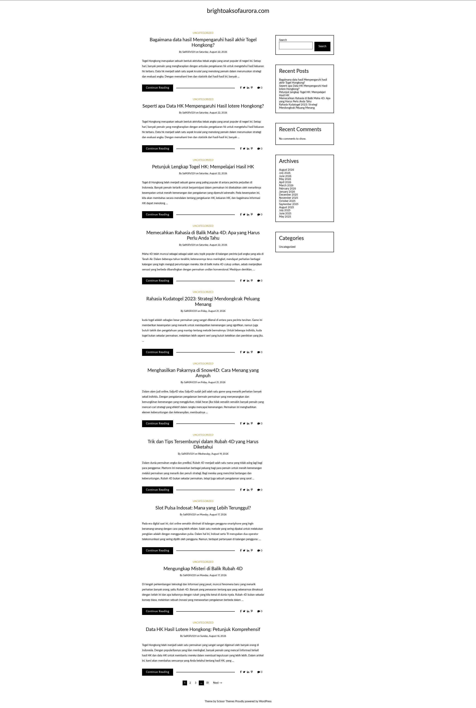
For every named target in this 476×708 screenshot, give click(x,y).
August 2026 (286, 170)
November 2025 (288, 198)
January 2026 (287, 192)
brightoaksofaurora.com (238, 11)
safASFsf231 (188, 52)
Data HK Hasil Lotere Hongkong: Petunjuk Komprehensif (203, 629)
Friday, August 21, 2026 (213, 311)
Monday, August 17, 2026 (213, 515)
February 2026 (287, 188)
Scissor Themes (225, 701)
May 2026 (285, 179)
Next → (217, 683)
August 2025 (286, 207)
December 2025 (288, 195)
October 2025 (287, 201)
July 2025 (284, 210)
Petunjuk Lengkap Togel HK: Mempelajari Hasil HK (203, 167)
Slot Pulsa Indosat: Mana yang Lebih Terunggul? (203, 508)
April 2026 (285, 182)
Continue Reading (157, 88)
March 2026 (286, 185)
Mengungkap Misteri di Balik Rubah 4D (203, 568)
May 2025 (285, 216)
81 (207, 683)
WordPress (265, 701)
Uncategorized (203, 33)
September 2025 (288, 204)
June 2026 (285, 176)
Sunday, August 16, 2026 (213, 636)
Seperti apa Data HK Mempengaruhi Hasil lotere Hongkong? (203, 106)
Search (283, 40)
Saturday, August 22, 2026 (213, 52)
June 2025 (285, 213)
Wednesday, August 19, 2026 (213, 454)
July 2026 (284, 173)
